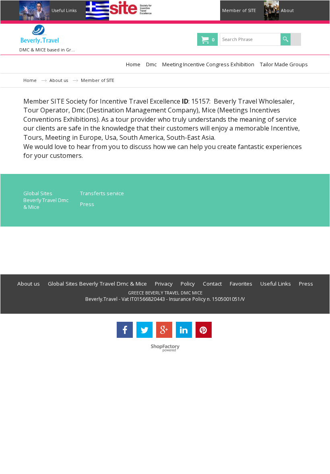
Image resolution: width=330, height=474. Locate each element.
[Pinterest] (204, 330)
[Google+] (164, 330)
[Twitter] (144, 330)
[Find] (285, 39)
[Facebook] (125, 330)
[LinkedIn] (184, 330)
